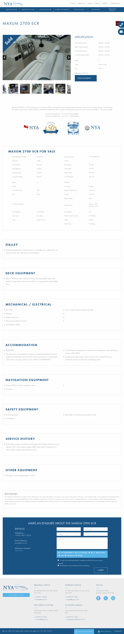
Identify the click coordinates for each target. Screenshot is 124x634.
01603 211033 (72, 597)
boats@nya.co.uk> (73, 599)
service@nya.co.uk (42, 619)
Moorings (96, 10)
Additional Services (112, 9)
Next (70, 89)
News (90, 3)
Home (73, 3)
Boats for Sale (11, 10)
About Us (81, 3)
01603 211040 (41, 617)
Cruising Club (79, 10)
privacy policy (98, 560)
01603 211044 (72, 617)
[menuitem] (11, 9)
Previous (4, 89)
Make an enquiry (85, 631)
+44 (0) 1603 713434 (23, 535)
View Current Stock (16, 595)
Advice (105, 3)
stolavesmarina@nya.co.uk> (76, 619)
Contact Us (114, 3)
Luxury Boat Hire (45, 10)
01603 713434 (41, 597)
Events (97, 3)
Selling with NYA (28, 10)
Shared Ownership (62, 10)
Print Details (106, 631)
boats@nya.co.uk (21, 543)
